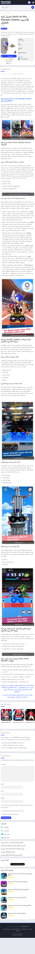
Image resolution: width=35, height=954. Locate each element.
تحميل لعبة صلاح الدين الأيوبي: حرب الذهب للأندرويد (12, 842)
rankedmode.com (24, 926)
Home (2, 14)
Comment (4, 764)
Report (9, 63)
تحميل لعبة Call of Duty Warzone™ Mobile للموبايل (12, 849)
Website (3, 798)
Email (2, 791)
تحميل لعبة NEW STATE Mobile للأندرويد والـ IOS (12, 855)
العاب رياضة (7, 14)
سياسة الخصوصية (7, 929)
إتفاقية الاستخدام (15, 929)
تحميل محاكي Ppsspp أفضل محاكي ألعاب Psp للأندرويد (13, 845)
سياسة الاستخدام (24, 929)
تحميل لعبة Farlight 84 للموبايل (8, 852)
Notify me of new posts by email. (10, 814)
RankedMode (16, 737)
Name (3, 784)
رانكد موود (9, 697)
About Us (18, 931)
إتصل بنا (30, 929)
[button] (32, 7)
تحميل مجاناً (10, 56)
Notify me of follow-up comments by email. (13, 811)
